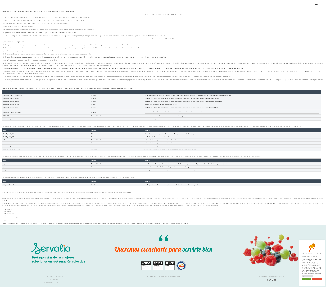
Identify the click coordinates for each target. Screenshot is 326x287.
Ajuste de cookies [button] (307, 276)
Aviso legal (149, 276)
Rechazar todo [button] (317, 279)
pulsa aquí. (305, 271)
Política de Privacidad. (314, 273)
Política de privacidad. (182, 223)
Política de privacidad (160, 276)
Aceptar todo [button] (306, 279)
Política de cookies (174, 276)
